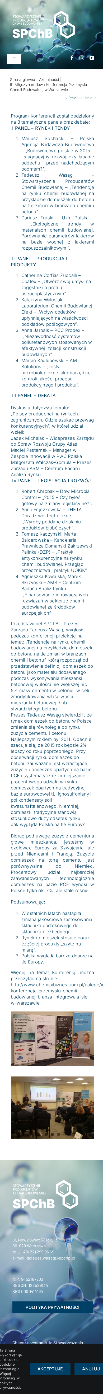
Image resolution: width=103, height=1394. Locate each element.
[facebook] (71, 57)
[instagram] (81, 57)
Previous (75, 98)
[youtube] (92, 57)
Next (88, 98)
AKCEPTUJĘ (50, 1368)
